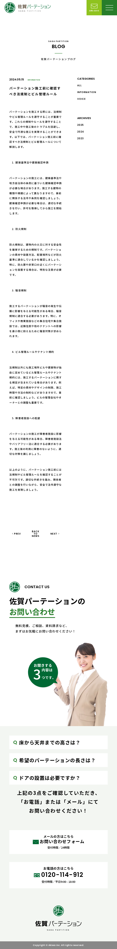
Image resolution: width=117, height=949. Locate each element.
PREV (17, 533)
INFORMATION (34, 80)
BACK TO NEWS (35, 534)
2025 (80, 125)
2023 (80, 138)
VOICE (81, 99)
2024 (80, 131)
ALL (79, 85)
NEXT (53, 533)
